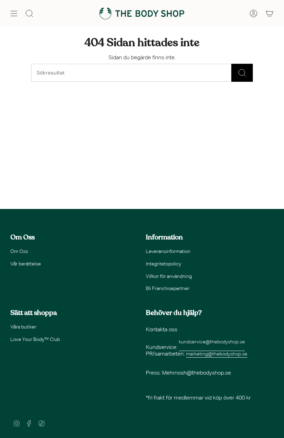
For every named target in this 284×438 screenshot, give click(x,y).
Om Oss (19, 251)
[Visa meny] (14, 13)
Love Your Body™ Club (35, 339)
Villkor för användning (169, 276)
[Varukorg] (269, 13)
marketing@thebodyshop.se (216, 354)
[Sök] (242, 73)
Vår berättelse (25, 264)
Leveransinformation (168, 251)
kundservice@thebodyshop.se (212, 342)
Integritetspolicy (163, 264)
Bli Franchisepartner (167, 288)
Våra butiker (23, 327)
